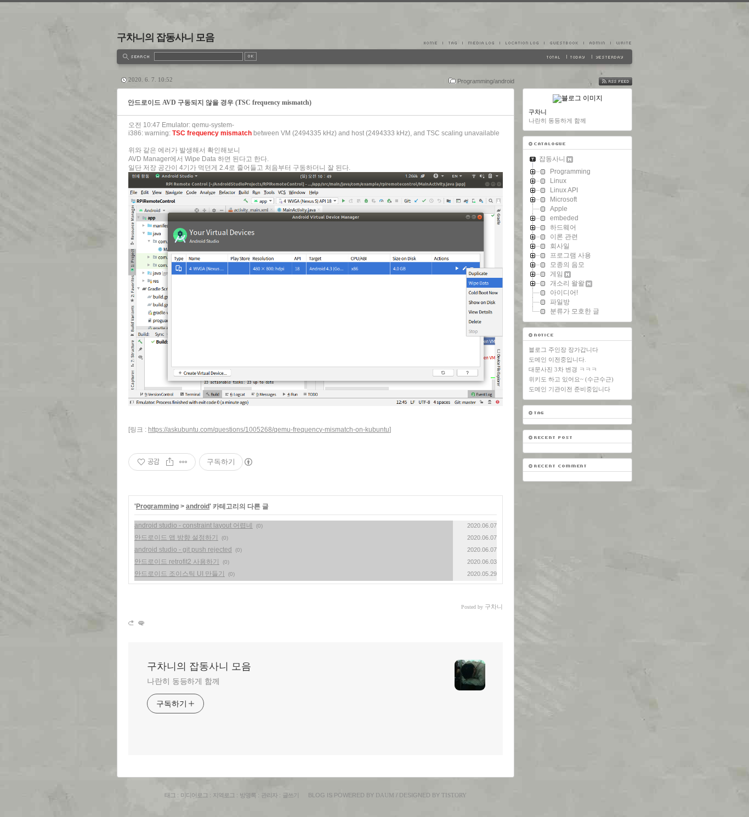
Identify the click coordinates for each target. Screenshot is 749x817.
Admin (596, 42)
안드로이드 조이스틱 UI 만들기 (179, 574)
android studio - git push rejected (183, 549)
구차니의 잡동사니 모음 (165, 37)
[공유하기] (170, 462)
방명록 (248, 795)
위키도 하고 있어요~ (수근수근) (571, 379)
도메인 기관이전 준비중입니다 (569, 389)
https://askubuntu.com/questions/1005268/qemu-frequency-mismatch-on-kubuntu (268, 429)
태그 (169, 795)
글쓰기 (290, 795)
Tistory (454, 795)
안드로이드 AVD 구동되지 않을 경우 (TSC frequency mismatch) (219, 102)
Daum (385, 795)
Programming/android (485, 81)
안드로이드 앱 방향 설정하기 (176, 537)
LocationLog (522, 42)
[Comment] (140, 623)
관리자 (269, 795)
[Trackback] (131, 623)
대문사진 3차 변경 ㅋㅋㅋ (563, 369)
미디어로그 (194, 795)
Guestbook (563, 42)
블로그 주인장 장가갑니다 (563, 349)
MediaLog (481, 42)
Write (621, 42)
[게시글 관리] (183, 462)
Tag (452, 42)
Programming (157, 506)
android (197, 506)
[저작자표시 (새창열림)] (248, 462)
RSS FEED (623, 81)
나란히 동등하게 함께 (183, 681)
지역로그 (224, 795)
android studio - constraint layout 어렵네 (193, 525)
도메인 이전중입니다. (557, 359)
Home (433, 42)
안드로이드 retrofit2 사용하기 (176, 561)
